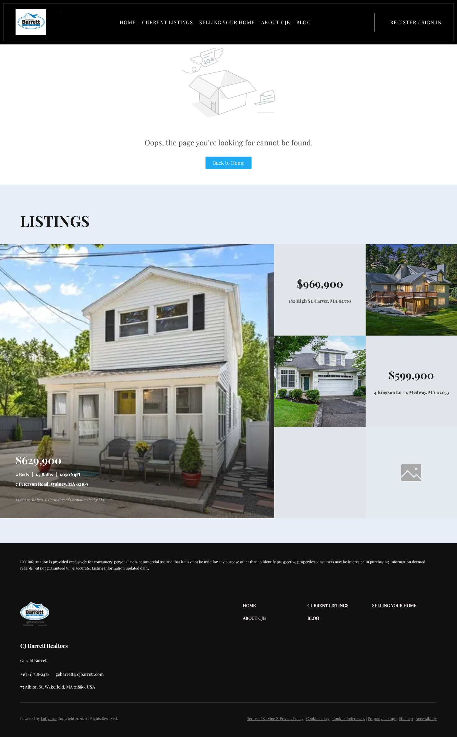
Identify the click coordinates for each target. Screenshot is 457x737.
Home (128, 22)
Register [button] (403, 22)
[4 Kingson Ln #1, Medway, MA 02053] (320, 425)
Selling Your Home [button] (227, 22)
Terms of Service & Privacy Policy (275, 718)
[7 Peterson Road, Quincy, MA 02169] (137, 517)
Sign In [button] (431, 22)
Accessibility (426, 718)
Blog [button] (303, 22)
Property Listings (382, 718)
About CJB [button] (275, 22)
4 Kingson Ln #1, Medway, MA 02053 (411, 392)
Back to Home (228, 162)
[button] (31, 22)
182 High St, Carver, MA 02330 (320, 301)
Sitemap (406, 718)
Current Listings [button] (167, 22)
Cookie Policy (318, 718)
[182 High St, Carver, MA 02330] (411, 334)
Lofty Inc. (49, 718)
